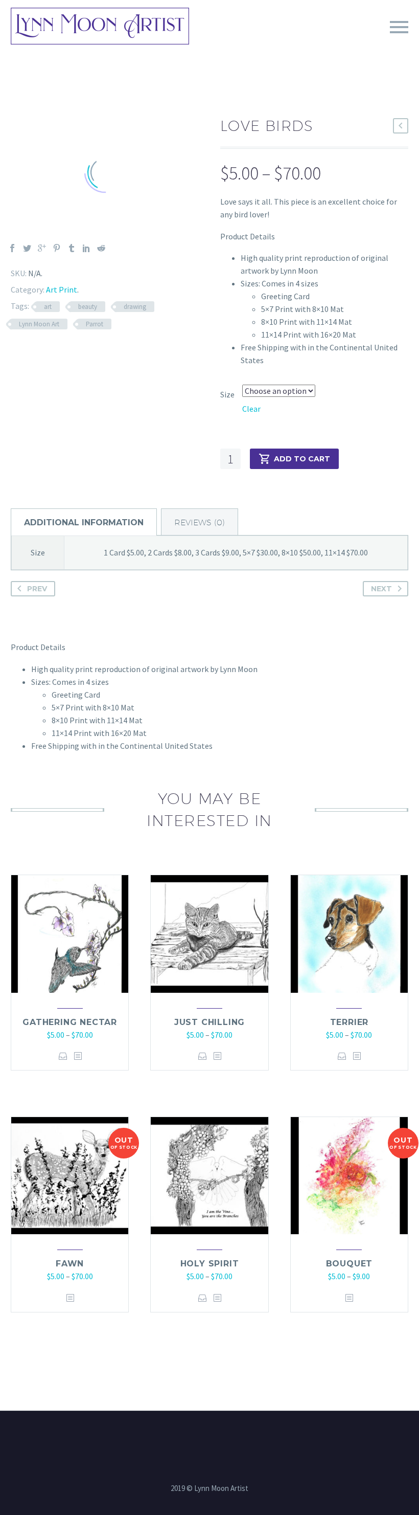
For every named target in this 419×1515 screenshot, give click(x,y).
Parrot (94, 324)
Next (381, 588)
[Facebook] (12, 248)
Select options (63, 1056)
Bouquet (349, 1263)
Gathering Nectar (69, 1022)
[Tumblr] (71, 248)
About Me (251, 41)
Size (227, 394)
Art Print (61, 289)
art (48, 306)
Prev (37, 588)
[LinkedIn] (86, 248)
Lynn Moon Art (39, 324)
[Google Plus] (42, 248)
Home (200, 41)
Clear (251, 409)
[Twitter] (27, 248)
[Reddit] (101, 248)
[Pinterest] (57, 248)
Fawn (70, 1263)
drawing (135, 306)
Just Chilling (209, 1022)
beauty (87, 306)
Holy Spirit (209, 1263)
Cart (343, 41)
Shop (302, 41)
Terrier (349, 1022)
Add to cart (302, 458)
